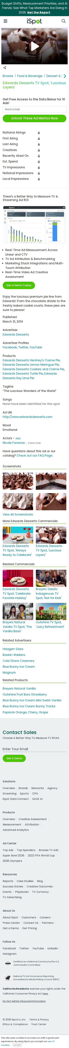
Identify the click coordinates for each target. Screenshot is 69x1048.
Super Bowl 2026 (13, 855)
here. (45, 993)
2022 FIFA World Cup (41, 855)
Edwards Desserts (16, 334)
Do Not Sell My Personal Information (24, 1001)
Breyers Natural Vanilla (19, 689)
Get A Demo (14, 758)
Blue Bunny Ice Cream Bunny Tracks (29, 706)
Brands (23, 788)
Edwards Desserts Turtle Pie (23, 374)
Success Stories (13, 886)
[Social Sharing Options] (4, 67)
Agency (52, 788)
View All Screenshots (18, 514)
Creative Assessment (33, 819)
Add (18, 438)
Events (7, 892)
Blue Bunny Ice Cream (19, 667)
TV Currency (40, 892)
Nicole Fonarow (14, 443)
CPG (35, 793)
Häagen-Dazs (13, 649)
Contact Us (30, 923)
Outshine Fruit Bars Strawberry (25, 694)
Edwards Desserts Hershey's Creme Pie (31, 360)
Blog (40, 881)
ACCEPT (17, 1045)
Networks (37, 788)
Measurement (12, 824)
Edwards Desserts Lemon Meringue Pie (31, 365)
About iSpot (10, 917)
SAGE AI (37, 799)
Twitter (23, 347)
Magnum (9, 673)
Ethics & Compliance (15, 1024)
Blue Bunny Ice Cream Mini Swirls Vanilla (32, 700)
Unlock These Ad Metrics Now (34, 118)
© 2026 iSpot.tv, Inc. (14, 1019)
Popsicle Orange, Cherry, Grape (25, 712)
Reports (8, 881)
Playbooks (22, 892)
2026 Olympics (12, 861)
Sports (24, 793)
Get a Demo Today (18, 285)
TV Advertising (12, 897)
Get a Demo (11, 928)
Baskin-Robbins (14, 655)
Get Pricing (29, 928)
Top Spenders (26, 850)
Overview (9, 788)
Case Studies (25, 881)
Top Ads (8, 850)
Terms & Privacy (39, 1019)
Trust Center (38, 1024)
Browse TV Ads (48, 850)
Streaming (9, 793)
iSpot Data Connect (16, 799)
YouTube (35, 347)
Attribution (32, 824)
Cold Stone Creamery (18, 661)
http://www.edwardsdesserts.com (27, 417)
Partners (47, 923)
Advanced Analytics (16, 830)
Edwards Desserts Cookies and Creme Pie (33, 369)
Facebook (10, 347)
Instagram (9, 954)
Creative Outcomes (40, 886)
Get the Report (38, 12)
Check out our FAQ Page (34, 456)
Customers (29, 917)
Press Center (11, 923)
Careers (45, 917)
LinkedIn (52, 948)
